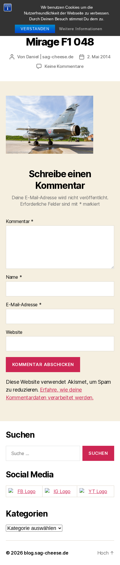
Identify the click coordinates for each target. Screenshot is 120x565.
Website (14, 332)
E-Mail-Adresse (24, 304)
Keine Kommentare (64, 66)
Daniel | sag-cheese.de (49, 56)
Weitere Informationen (80, 29)
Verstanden (35, 29)
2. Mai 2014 (98, 56)
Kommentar (19, 221)
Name (14, 277)
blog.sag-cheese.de (46, 553)
